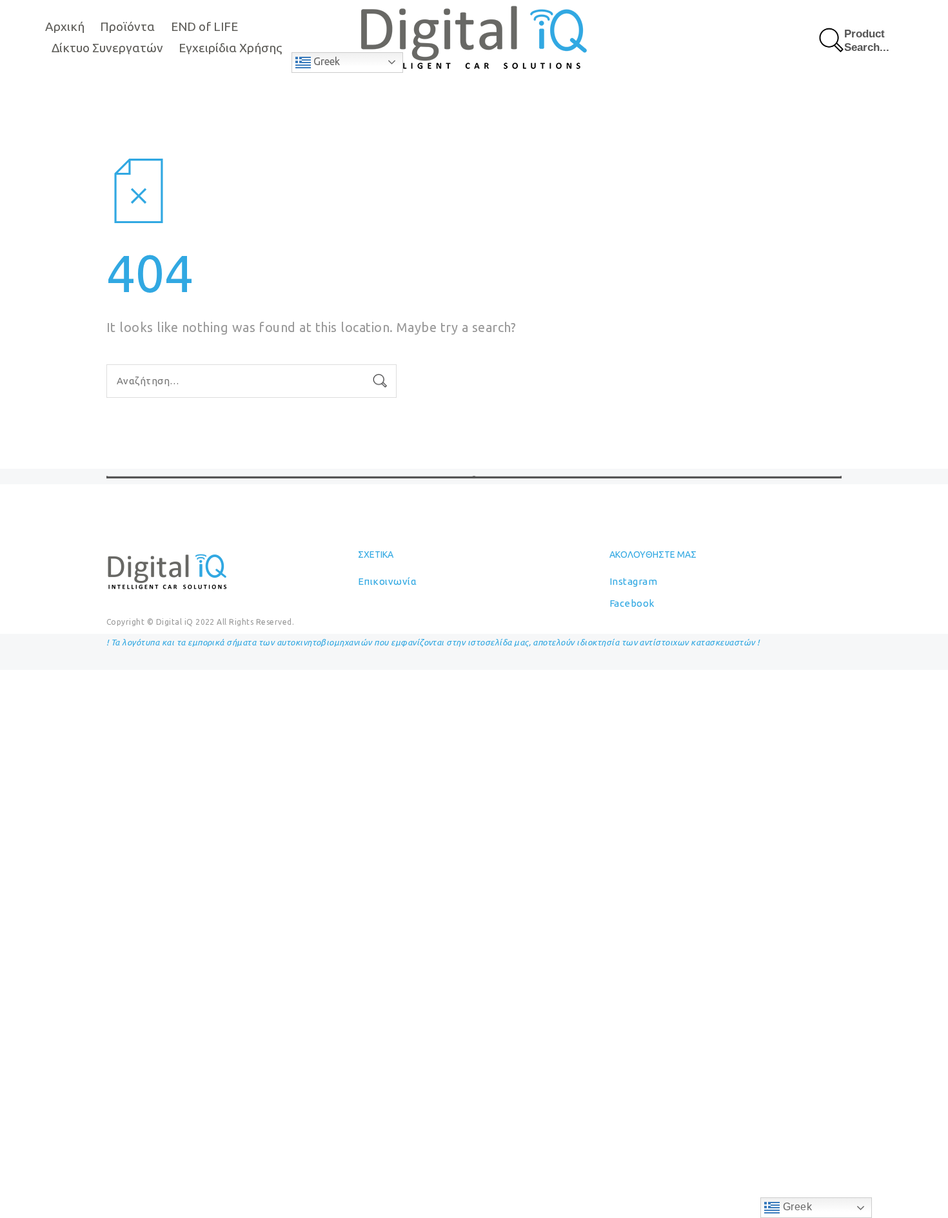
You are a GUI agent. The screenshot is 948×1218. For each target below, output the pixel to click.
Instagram (633, 581)
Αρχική (64, 26)
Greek (325, 61)
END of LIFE (204, 26)
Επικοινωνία (387, 581)
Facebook (632, 603)
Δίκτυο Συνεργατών (107, 48)
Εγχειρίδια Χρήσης (230, 48)
